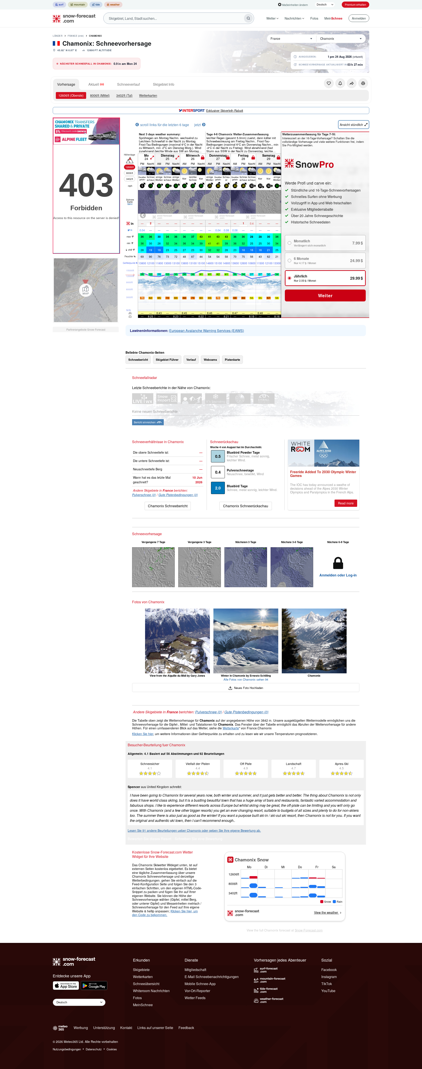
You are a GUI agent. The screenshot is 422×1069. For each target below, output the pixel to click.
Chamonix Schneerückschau (245, 505)
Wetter (271, 18)
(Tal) (124, 95)
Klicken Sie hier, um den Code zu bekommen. (165, 913)
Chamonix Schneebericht (167, 505)
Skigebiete (141, 969)
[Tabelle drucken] (363, 83)
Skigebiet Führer (167, 359)
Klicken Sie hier (142, 734)
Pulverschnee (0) (144, 495)
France (76, 35)
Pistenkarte (232, 359)
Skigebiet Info (163, 84)
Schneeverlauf (128, 84)
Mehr (130, 204)
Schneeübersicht (146, 983)
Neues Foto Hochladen (248, 688)
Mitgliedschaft (195, 969)
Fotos (314, 18)
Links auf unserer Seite (155, 1027)
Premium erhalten (355, 4)
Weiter (325, 295)
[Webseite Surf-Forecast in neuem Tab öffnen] (59, 4)
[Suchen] (248, 18)
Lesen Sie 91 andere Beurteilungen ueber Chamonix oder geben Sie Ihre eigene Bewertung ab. (194, 830)
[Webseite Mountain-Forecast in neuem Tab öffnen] (78, 4)
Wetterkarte (231, 728)
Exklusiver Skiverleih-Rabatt (224, 110)
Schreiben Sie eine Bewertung (198, 839)
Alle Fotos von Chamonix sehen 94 (246, 679)
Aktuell (93, 84)
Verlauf (191, 359)
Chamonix (95, 35)
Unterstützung (104, 1027)
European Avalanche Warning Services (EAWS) (206, 330)
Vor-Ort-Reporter (197, 990)
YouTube (328, 990)
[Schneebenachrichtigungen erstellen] (340, 83)
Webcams (210, 359)
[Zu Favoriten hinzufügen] (329, 83)
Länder (57, 35)
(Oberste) (71, 95)
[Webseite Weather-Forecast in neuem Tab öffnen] (113, 4)
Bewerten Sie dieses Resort (149, 839)
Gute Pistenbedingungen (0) (178, 495)
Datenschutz (94, 1049)
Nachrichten (293, 18)
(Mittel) (100, 95)
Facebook (329, 969)
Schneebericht (138, 359)
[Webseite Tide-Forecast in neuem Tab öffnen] (95, 4)
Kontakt (126, 1027)
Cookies (112, 1049)
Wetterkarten (148, 95)
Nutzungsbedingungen (67, 1049)
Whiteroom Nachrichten (151, 990)
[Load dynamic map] (85, 290)
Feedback (186, 1027)
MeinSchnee (143, 1004)
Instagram (329, 976)
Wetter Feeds (195, 997)
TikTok (326, 983)
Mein (333, 18)
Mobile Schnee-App (200, 983)
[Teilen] (352, 83)
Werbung (81, 1027)
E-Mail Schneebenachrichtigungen (212, 976)
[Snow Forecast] (73, 18)
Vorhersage (66, 84)
